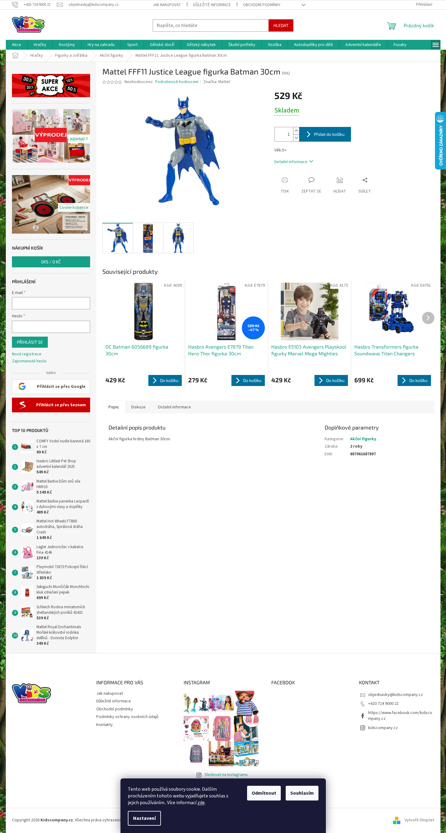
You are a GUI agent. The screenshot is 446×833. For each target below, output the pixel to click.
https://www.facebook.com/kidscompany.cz (400, 716)
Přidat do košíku (329, 134)
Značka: (216, 82)
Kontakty (104, 725)
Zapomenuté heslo (29, 361)
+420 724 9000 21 (383, 704)
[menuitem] (16, 45)
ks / (51, 261)
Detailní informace (290, 162)
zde (201, 802)
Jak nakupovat (167, 5)
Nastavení (144, 818)
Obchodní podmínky (261, 5)
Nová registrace (26, 354)
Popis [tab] (114, 407)
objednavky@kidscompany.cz (395, 695)
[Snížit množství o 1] (296, 137)
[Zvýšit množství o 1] (296, 130)
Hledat (280, 25)
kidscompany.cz (383, 728)
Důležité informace (212, 5)
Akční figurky (363, 439)
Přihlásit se (30, 342)
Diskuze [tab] (138, 407)
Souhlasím (302, 793)
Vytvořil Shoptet (419, 820)
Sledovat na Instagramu (226, 775)
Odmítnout (264, 793)
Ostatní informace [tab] (174, 407)
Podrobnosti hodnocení (176, 82)
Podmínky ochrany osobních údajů (127, 717)
